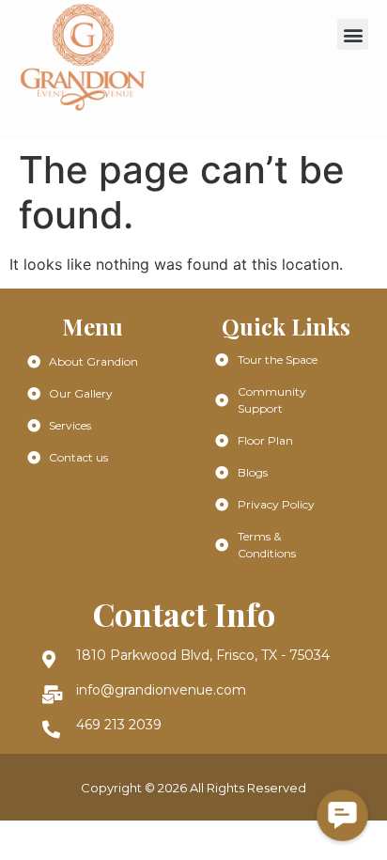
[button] (352, 34)
